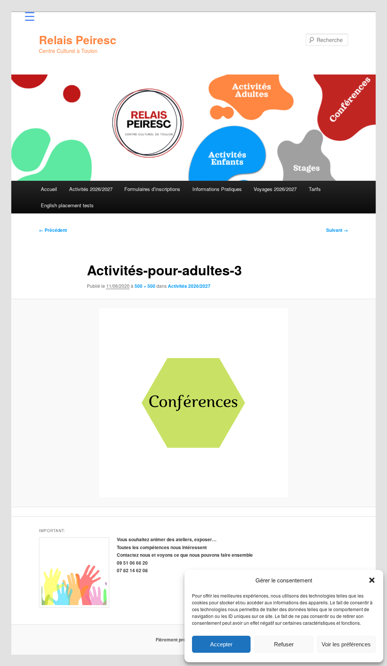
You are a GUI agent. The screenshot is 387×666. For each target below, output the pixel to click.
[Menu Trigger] (29, 16)
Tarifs (315, 189)
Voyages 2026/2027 (275, 189)
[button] (372, 580)
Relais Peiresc (77, 39)
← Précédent (53, 230)
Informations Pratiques (217, 189)
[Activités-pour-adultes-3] (193, 402)
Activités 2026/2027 (91, 189)
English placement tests (67, 205)
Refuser (284, 644)
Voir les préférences (346, 644)
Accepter (221, 644)
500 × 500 (145, 286)
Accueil (49, 189)
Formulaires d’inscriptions (152, 189)
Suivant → (337, 230)
